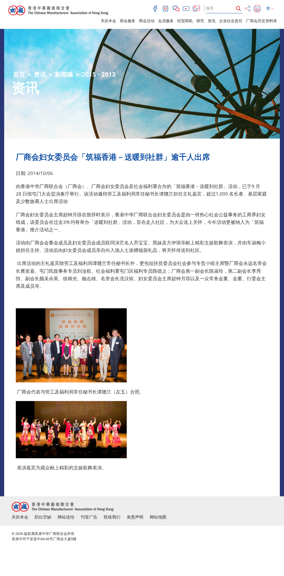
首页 (19, 74)
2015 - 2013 (99, 74)
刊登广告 (89, 517)
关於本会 (108, 21)
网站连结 (66, 517)
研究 (200, 21)
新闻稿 (64, 74)
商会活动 (146, 21)
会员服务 (166, 21)
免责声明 (135, 517)
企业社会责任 (230, 21)
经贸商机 (185, 21)
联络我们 (112, 517)
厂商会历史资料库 (261, 21)
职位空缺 (43, 517)
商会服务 (127, 21)
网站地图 (158, 517)
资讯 (211, 21)
